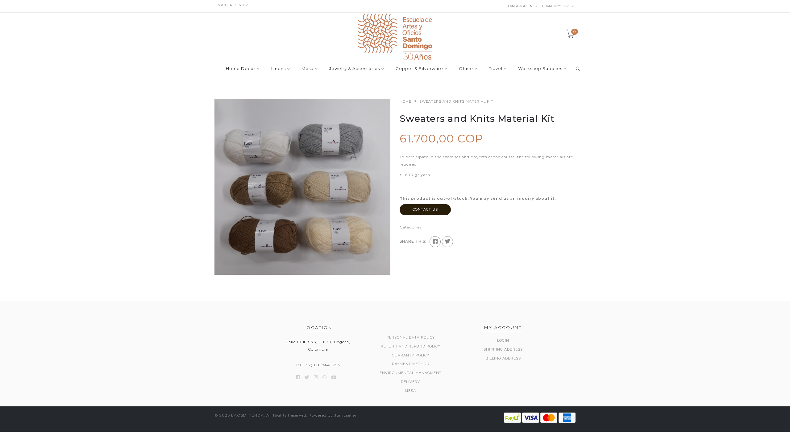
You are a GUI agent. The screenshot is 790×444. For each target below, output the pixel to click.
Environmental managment (411, 373)
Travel (495, 69)
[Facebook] (435, 241)
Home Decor (241, 69)
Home (405, 101)
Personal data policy (410, 337)
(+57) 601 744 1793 (321, 365)
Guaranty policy (410, 355)
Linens (278, 69)
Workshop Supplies (540, 69)
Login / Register (231, 5)
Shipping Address (503, 349)
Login (503, 340)
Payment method (410, 364)
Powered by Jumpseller (333, 415)
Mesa (307, 69)
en (520, 6)
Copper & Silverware (419, 69)
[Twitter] (447, 241)
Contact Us (425, 209)
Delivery (410, 382)
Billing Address (503, 358)
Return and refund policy (410, 346)
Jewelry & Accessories (354, 69)
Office (466, 69)
